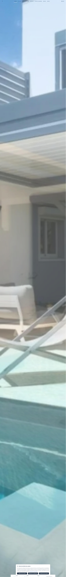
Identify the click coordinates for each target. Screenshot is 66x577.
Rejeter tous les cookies (22, 573)
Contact (48, 1)
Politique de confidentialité (33, 571)
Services (44, 1)
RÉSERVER (62, 1)
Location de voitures (25, 1)
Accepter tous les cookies (44, 573)
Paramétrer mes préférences (33, 573)
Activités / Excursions (38, 1)
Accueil (15, 1)
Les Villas (19, 1)
